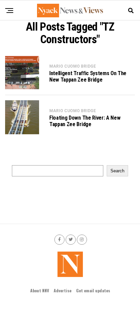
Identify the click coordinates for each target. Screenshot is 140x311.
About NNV (39, 290)
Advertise (62, 290)
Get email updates (93, 290)
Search (117, 170)
